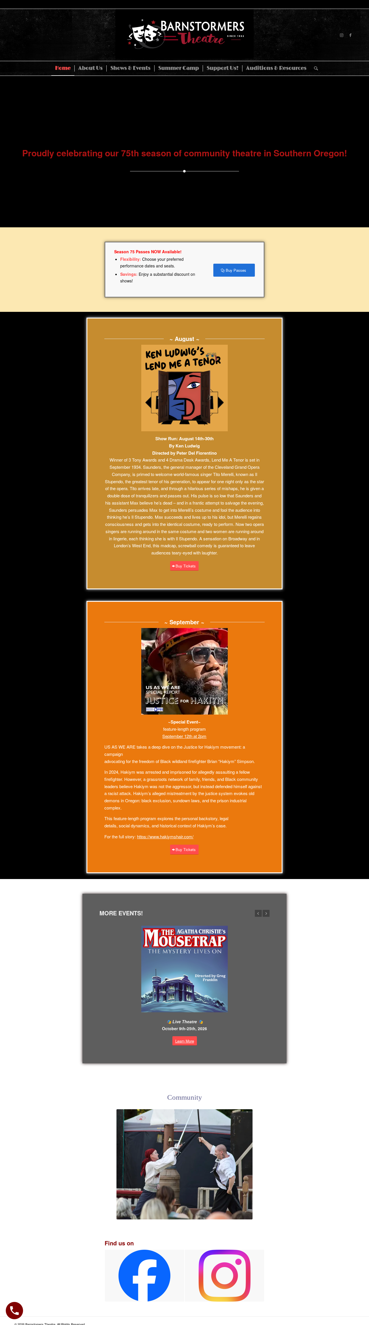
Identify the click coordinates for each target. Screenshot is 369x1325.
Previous (258, 913)
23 (235, 1213)
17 (208, 1213)
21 (226, 1213)
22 (231, 1213)
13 (189, 1213)
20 (221, 1213)
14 (194, 1213)
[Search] (314, 68)
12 (184, 1213)
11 (180, 1213)
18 (212, 1213)
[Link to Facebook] (350, 35)
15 (198, 1213)
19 (217, 1213)
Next (266, 913)
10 (175, 1213)
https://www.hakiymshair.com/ (165, 836)
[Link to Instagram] (341, 35)
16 (203, 1213)
